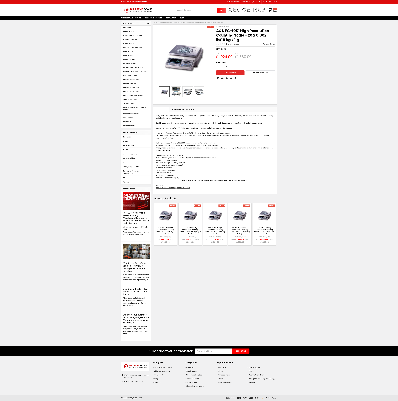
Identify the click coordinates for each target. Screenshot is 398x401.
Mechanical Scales (131, 79)
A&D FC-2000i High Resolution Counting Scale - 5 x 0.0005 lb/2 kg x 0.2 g (240, 230)
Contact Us (171, 18)
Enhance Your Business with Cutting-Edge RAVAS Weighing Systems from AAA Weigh (136, 318)
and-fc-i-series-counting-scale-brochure (173, 188)
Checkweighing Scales (132, 35)
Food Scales (128, 55)
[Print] (227, 78)
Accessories (128, 118)
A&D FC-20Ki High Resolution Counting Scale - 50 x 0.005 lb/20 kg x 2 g (165, 230)
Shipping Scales (130, 99)
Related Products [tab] (165, 198)
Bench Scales (128, 31)
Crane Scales (128, 43)
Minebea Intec (129, 145)
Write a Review (269, 44)
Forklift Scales (129, 59)
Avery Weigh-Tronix (131, 166)
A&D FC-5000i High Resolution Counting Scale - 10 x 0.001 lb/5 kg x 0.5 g (190, 230)
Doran (125, 149)
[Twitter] (231, 78)
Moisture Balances (131, 87)
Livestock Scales (130, 75)
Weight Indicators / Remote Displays (134, 108)
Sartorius (127, 122)
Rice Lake (127, 137)
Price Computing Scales (133, 95)
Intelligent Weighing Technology (131, 172)
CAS (125, 162)
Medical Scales (129, 83)
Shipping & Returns (153, 18)
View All (126, 182)
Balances (127, 27)
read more (127, 238)
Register (236, 11)
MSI (124, 177)
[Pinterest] (235, 78)
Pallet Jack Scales (131, 91)
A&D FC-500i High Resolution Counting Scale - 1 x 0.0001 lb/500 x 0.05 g (264, 230)
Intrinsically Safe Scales (133, 67)
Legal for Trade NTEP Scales (135, 71)
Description (161, 109)
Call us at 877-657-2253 (134, 381)
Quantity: (221, 62)
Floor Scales (128, 51)
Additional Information (183, 109)
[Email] (222, 78)
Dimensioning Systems (132, 47)
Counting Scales (130, 39)
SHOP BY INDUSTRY (131, 126)
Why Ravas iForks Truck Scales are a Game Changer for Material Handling (135, 267)
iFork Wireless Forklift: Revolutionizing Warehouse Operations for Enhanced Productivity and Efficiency (136, 218)
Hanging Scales (129, 63)
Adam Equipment (130, 154)
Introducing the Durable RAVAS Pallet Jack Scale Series (135, 292)
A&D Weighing (129, 158)
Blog (182, 18)
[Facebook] (218, 78)
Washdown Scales (131, 114)
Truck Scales (128, 103)
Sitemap (157, 382)
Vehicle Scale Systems (131, 18)
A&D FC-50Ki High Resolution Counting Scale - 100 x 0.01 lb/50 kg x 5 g (215, 230)
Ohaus (125, 141)
